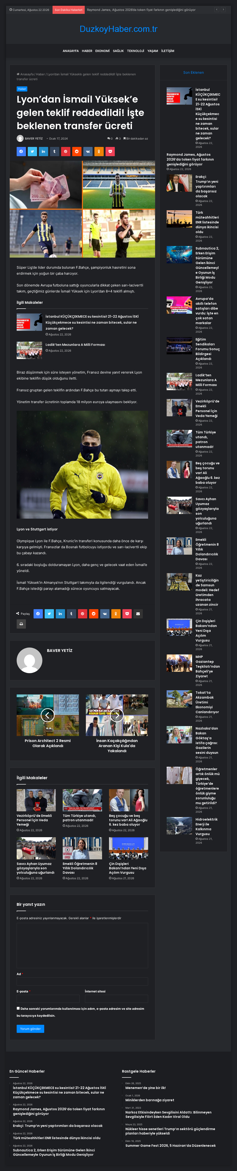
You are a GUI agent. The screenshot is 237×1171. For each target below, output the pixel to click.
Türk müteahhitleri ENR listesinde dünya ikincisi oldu (207, 222)
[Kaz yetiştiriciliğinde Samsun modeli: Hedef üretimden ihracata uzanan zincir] (179, 581)
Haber (87, 51)
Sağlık (118, 51)
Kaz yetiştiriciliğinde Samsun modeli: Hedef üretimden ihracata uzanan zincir (207, 590)
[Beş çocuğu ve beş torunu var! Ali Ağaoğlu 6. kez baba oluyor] (128, 800)
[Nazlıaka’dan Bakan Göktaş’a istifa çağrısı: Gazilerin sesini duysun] (179, 734)
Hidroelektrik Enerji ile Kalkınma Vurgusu (207, 826)
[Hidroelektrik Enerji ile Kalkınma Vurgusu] (179, 825)
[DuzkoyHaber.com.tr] (118, 29)
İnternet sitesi (95, 991)
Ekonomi (102, 51)
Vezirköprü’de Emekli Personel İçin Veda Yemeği (34, 820)
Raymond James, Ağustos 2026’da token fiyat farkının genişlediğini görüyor (141, 10)
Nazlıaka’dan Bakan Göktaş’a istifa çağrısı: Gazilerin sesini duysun (207, 740)
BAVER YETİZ (34, 138)
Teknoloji (135, 51)
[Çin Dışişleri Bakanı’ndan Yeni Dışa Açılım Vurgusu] (128, 848)
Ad (20, 974)
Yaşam (152, 51)
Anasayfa (71, 51)
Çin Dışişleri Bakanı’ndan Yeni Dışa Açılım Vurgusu (127, 868)
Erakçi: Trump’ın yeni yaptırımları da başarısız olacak (207, 186)
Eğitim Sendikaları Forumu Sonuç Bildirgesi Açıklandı (208, 349)
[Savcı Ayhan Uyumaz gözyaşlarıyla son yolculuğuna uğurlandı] (36, 848)
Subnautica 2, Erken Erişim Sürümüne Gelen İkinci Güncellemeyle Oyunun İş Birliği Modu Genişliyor (207, 265)
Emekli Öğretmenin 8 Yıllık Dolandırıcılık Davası (80, 868)
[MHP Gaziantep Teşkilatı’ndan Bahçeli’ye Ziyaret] (179, 663)
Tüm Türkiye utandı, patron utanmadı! (79, 817)
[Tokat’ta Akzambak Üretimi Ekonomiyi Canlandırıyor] (179, 699)
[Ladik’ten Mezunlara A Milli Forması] (29, 350)
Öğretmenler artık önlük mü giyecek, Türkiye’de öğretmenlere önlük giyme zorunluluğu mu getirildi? (208, 786)
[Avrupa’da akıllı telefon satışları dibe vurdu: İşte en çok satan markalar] (179, 305)
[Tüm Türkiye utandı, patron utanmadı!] (82, 800)
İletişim (167, 51)
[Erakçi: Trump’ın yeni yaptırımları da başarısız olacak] (179, 183)
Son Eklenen (193, 72)
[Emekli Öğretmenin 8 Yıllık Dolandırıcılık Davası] (82, 848)
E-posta (24, 991)
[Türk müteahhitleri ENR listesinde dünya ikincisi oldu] (179, 219)
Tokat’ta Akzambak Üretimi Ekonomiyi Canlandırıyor (207, 702)
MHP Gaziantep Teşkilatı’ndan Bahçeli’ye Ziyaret (208, 666)
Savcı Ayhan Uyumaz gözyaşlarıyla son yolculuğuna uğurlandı (35, 868)
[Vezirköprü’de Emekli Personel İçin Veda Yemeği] (36, 800)
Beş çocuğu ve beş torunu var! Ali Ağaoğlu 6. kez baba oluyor (128, 820)
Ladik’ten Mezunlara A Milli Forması (75, 344)
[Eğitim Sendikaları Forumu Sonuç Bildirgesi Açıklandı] (179, 345)
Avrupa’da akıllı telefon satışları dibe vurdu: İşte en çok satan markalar (207, 310)
